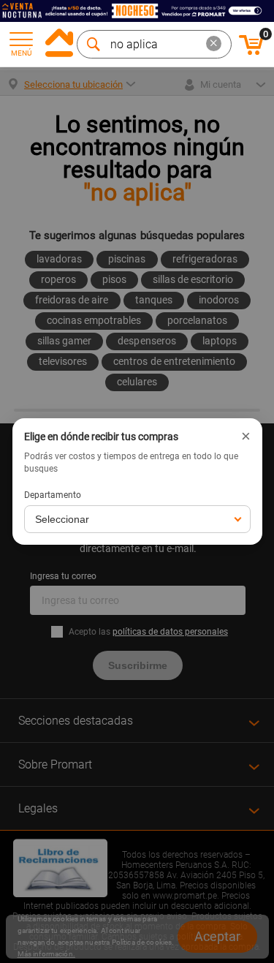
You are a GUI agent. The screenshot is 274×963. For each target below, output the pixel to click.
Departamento (52, 495)
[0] (251, 52)
